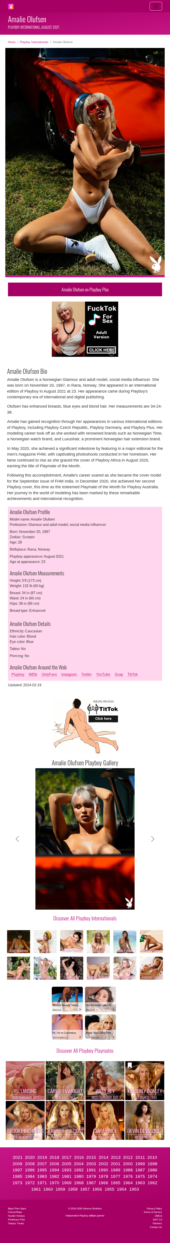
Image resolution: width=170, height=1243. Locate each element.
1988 (128, 1170)
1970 (54, 1182)
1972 (30, 1182)
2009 (17, 1163)
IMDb (33, 674)
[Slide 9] (113, 903)
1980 (79, 1176)
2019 (42, 1157)
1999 (140, 1163)
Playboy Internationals (34, 42)
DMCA (158, 1215)
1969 (66, 1182)
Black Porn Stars (17, 1208)
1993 (66, 1170)
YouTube (103, 674)
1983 (42, 1176)
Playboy (18, 674)
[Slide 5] (81, 903)
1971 (42, 1182)
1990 (103, 1170)
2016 (79, 1157)
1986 (152, 1170)
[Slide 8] (105, 903)
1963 (140, 1182)
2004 (79, 1163)
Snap (119, 674)
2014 (103, 1157)
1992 (79, 1170)
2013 (116, 1157)
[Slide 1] (49, 903)
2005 (66, 1163)
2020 (30, 1157)
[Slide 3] (65, 903)
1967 (91, 1182)
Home (11, 42)
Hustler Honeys (16, 1215)
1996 (30, 1170)
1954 (122, 1189)
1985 (17, 1176)
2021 (18, 1157)
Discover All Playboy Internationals (85, 918)
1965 (115, 1182)
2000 (128, 1163)
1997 (17, 1170)
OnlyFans (49, 674)
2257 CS (157, 1219)
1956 (97, 1189)
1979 (91, 1176)
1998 (152, 1163)
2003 (91, 1163)
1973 (17, 1182)
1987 (140, 1170)
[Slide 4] (73, 903)
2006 (54, 1163)
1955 (109, 1189)
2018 (54, 1157)
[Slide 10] (121, 903)
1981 (66, 1176)
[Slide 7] (97, 903)
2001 (115, 1163)
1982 (54, 1176)
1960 (48, 1189)
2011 (140, 1157)
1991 (91, 1170)
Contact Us (156, 1227)
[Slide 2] (57, 903)
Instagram (69, 674)
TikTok (133, 674)
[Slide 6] (89, 903)
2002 (103, 1163)
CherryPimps (15, 1212)
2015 (91, 1157)
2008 (30, 1163)
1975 (140, 1176)
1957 (85, 1189)
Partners (157, 1223)
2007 (42, 1163)
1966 (103, 1182)
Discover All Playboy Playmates (85, 1050)
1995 (42, 1170)
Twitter (86, 674)
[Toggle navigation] (156, 6)
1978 (103, 1176)
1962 (152, 1182)
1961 (36, 1189)
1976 (128, 1176)
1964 (128, 1182)
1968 (79, 1182)
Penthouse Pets (16, 1219)
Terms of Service (153, 1212)
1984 (30, 1176)
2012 (128, 1157)
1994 (54, 1170)
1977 (115, 1176)
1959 (60, 1189)
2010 (152, 1157)
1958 (73, 1189)
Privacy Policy (154, 1208)
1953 (134, 1189)
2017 (66, 1157)
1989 (115, 1170)
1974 (152, 1176)
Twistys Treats (16, 1223)
